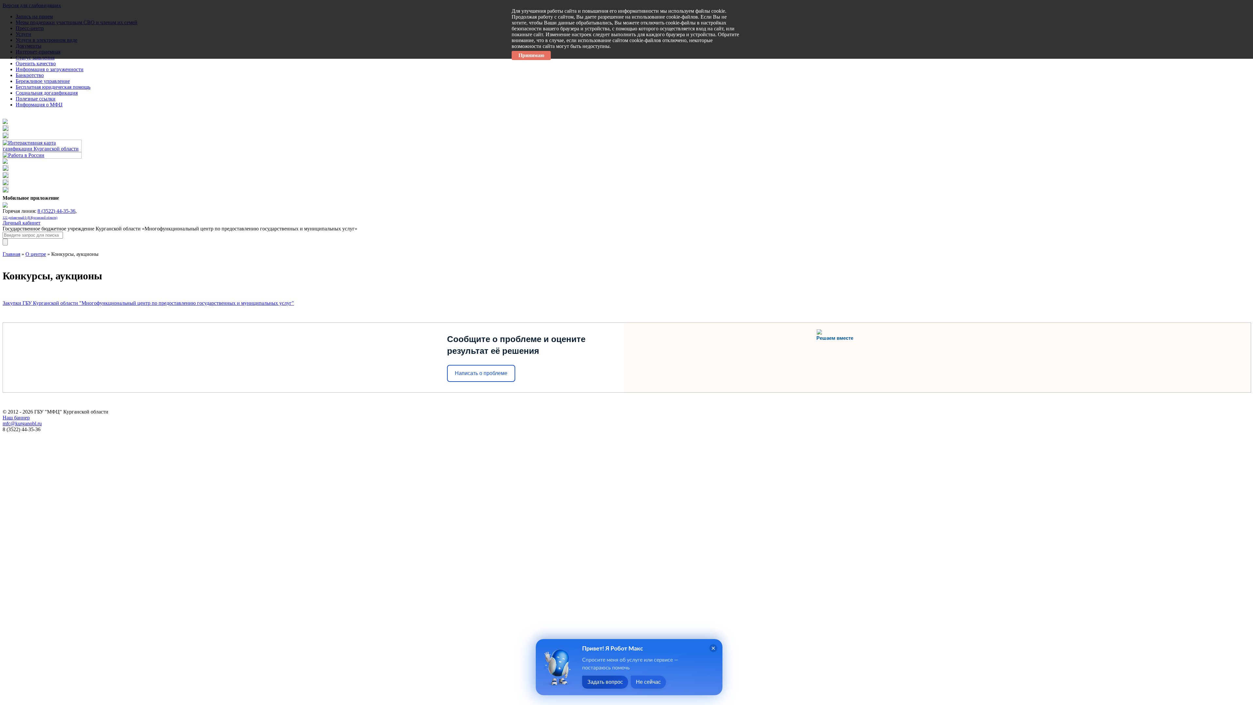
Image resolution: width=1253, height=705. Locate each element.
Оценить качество (36, 63)
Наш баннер (16, 417)
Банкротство (30, 75)
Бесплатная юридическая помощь (53, 87)
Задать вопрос (605, 682)
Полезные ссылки (35, 99)
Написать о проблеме (481, 373)
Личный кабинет (21, 223)
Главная (11, 254)
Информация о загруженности (50, 69)
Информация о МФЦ (39, 104)
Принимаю (531, 55)
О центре (35, 254)
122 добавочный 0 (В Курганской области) (30, 217)
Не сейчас (648, 682)
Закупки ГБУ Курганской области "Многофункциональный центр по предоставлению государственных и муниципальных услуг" (148, 303)
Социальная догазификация (47, 93)
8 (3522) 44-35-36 (56, 211)
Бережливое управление (43, 81)
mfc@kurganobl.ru (22, 423)
